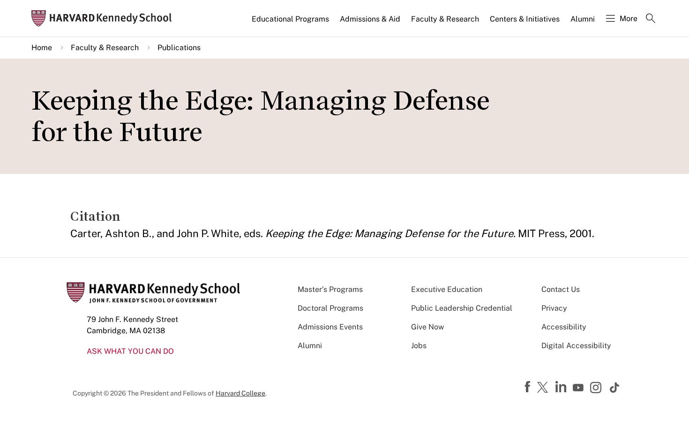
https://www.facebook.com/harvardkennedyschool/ (529, 387)
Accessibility (563, 326)
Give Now (427, 326)
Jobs (419, 345)
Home (41, 47)
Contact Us (560, 289)
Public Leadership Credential (461, 308)
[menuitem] (291, 23)
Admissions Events (330, 326)
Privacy (554, 308)
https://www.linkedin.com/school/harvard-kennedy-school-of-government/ (562, 387)
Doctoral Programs (330, 308)
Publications (179, 47)
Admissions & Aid (370, 19)
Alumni (582, 19)
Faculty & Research (445, 19)
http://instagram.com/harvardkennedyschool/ (597, 388)
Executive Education (446, 289)
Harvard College (240, 393)
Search (651, 19)
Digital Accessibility (576, 345)
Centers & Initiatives (525, 19)
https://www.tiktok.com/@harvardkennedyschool (615, 387)
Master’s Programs (330, 289)
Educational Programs (290, 19)
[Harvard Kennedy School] (104, 18)
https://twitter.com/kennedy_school (544, 388)
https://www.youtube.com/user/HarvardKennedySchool (579, 388)
